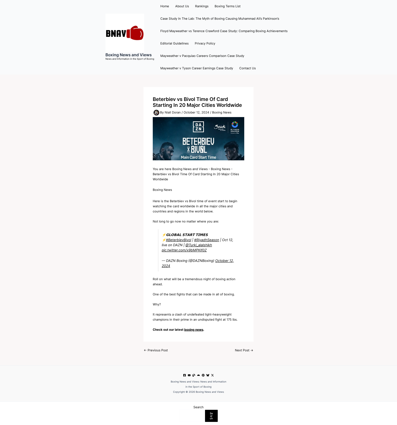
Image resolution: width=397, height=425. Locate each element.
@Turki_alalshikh (198, 245)
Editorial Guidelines (174, 43)
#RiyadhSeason (206, 240)
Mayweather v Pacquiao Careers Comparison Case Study (202, 56)
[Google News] (198, 375)
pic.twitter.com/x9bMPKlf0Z (184, 250)
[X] (212, 375)
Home (164, 6)
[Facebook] (184, 375)
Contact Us (247, 68)
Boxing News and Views (128, 54)
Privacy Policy (205, 43)
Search (198, 407)
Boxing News (221, 112)
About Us (182, 6)
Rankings (201, 6)
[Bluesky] (207, 375)
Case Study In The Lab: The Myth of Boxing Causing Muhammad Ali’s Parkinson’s (219, 18)
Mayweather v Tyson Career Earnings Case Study (196, 68)
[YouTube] (189, 375)
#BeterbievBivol (178, 240)
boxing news (193, 330)
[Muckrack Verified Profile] (193, 375)
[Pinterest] (203, 375)
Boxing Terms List (228, 6)
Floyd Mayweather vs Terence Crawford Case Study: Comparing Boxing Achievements (224, 31)
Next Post (244, 350)
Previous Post (156, 350)
